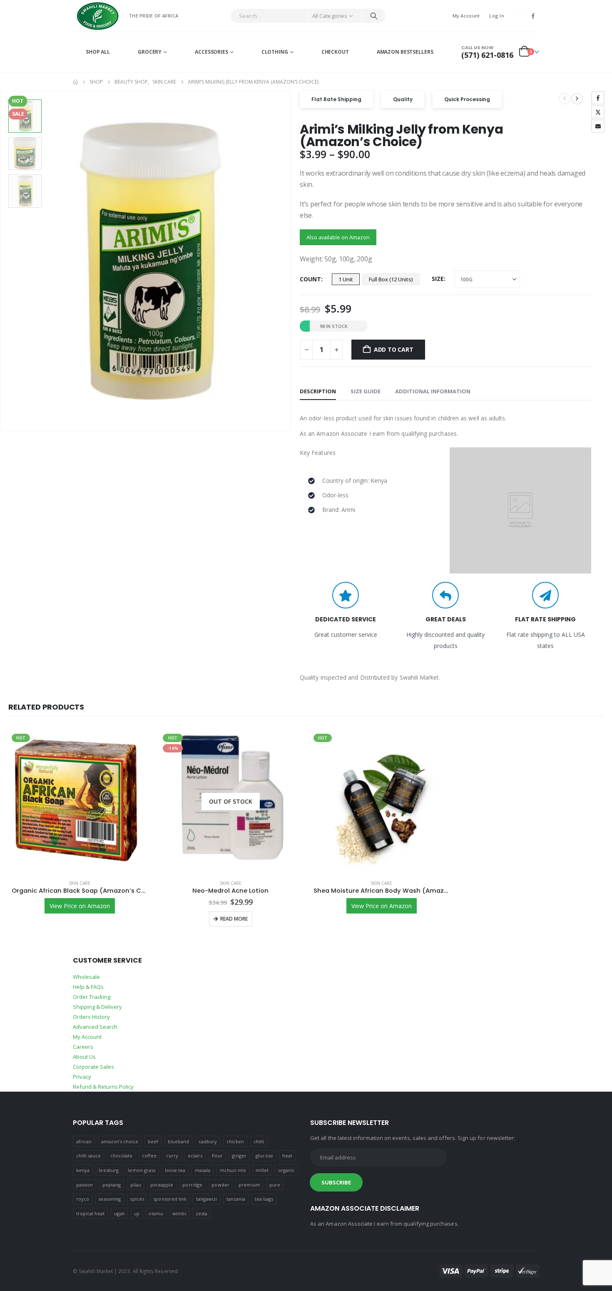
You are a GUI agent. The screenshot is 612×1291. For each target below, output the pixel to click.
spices (137, 1199)
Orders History (91, 1016)
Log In (496, 15)
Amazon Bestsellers (405, 51)
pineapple (161, 1185)
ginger (239, 1155)
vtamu (156, 1213)
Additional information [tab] (432, 391)
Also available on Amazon (338, 237)
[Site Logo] (98, 16)
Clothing (274, 51)
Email (598, 126)
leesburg (109, 1170)
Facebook (598, 97)
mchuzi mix (233, 1170)
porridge (192, 1185)
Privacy (82, 1076)
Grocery (150, 51)
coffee (149, 1155)
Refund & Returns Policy (103, 1086)
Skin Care (79, 883)
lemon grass (141, 1170)
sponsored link (170, 1199)
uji (136, 1213)
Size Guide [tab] (366, 391)
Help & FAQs (88, 987)
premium (249, 1185)
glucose (264, 1155)
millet (262, 1170)
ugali (119, 1213)
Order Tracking (91, 997)
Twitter (598, 112)
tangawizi (206, 1199)
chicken (235, 1141)
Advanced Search (95, 1026)
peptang (111, 1185)
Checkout (335, 51)
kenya (83, 1170)
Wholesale (86, 977)
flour (217, 1155)
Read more (234, 918)
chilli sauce (88, 1155)
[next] (577, 98)
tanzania (236, 1199)
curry (172, 1155)
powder (220, 1185)
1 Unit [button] (345, 279)
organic (286, 1170)
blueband (178, 1141)
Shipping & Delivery (97, 1006)
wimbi (179, 1213)
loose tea (175, 1170)
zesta (201, 1213)
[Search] (374, 16)
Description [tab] (318, 391)
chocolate (121, 1155)
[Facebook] (533, 15)
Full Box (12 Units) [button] (391, 279)
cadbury (208, 1141)
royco (82, 1199)
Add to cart (393, 349)
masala (202, 1170)
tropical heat (90, 1213)
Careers (83, 1046)
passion (84, 1185)
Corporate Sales (93, 1066)
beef (153, 1141)
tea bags (264, 1199)
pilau (135, 1185)
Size (438, 279)
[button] (289, 261)
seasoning (109, 1199)
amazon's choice (120, 1141)
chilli (259, 1141)
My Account (466, 15)
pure (274, 1185)
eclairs (195, 1155)
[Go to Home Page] (75, 82)
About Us (84, 1056)
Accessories (211, 51)
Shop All (98, 51)
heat (287, 1155)
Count (310, 279)
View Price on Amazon (80, 906)
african (84, 1141)
